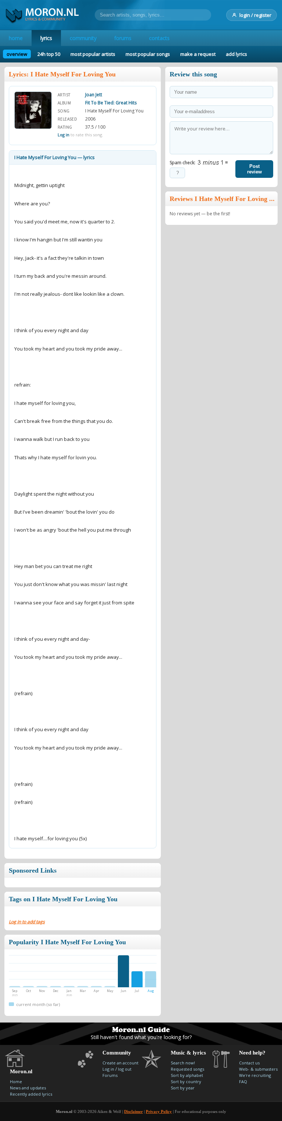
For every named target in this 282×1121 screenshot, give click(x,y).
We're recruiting (255, 1075)
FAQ (243, 1081)
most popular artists (92, 54)
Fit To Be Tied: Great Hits (111, 103)
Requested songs (187, 1069)
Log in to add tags (27, 922)
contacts (159, 38)
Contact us (249, 1063)
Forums (110, 1075)
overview (17, 54)
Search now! (183, 1063)
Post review (254, 169)
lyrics (46, 38)
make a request (198, 54)
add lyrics (236, 54)
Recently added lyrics (31, 1094)
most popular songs (148, 54)
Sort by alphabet (187, 1075)
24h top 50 (48, 54)
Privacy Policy (159, 1111)
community (83, 38)
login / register (255, 15)
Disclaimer (133, 1111)
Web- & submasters (258, 1069)
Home (16, 1081)
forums (122, 38)
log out (124, 1069)
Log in (63, 134)
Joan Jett (93, 94)
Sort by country (186, 1081)
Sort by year (183, 1088)
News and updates (28, 1088)
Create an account (120, 1063)
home (16, 38)
